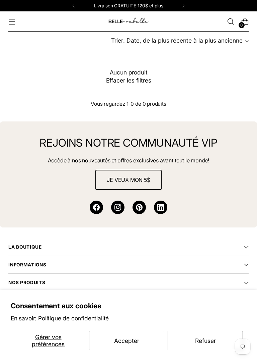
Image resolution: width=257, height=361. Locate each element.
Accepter (126, 340)
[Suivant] (183, 5)
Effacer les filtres (128, 80)
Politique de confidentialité (73, 318)
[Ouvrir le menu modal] (12, 22)
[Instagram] (117, 207)
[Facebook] (96, 207)
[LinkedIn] (160, 207)
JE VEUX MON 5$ (128, 179)
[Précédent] (73, 5)
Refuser (205, 340)
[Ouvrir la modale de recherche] (231, 22)
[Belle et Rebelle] (128, 21)
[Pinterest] (139, 207)
